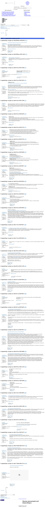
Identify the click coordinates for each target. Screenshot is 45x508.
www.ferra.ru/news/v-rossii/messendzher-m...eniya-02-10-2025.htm (17, 353)
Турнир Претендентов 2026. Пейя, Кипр (8, 11)
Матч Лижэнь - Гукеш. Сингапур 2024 (8, 13)
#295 (25, 392)
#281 (25, 181)
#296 (25, 406)
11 (6, 35)
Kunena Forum (24, 498)
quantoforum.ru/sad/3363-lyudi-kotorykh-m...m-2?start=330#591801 (17, 42)
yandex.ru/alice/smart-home (17, 256)
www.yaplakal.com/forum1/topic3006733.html (13, 447)
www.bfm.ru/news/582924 (11, 281)
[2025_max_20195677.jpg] (12, 48)
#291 (25, 329)
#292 (25, 351)
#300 (26, 463)
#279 (25, 152)
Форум (27, 3)
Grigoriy (5, 495)
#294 (25, 380)
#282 (25, 193)
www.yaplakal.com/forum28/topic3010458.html (16, 465)
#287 (25, 266)
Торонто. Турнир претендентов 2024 (7, 14)
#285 (25, 238)
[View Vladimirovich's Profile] (5, 58)
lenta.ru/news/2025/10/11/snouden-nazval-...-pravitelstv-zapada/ (17, 395)
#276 (25, 113)
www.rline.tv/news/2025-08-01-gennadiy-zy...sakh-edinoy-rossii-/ (17, 210)
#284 (25, 224)
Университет (2, 26)
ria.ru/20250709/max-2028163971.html (14, 57)
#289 (25, 293)
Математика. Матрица (3, 27)
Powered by (20, 498)
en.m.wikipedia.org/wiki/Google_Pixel (14, 157)
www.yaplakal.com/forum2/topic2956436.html (14, 84)
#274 (25, 80)
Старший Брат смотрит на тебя (5, 28)
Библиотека (27, 2)
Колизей (27, 4)
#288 (25, 279)
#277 (25, 127)
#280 (25, 166)
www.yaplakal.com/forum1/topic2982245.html (14, 309)
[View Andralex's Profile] (5, 71)
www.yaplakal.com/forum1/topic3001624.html (14, 408)
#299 (26, 445)
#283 (25, 207)
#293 (25, 366)
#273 (25, 67)
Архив (28, 1)
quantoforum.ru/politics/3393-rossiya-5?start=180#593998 (16, 331)
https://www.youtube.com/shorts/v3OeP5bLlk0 (23, 72)
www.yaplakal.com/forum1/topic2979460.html (14, 252)
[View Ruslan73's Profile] (5, 104)
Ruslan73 (3, 86)
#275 (25, 100)
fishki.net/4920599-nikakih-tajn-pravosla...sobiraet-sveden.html (16, 333)
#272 (26, 54)
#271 (26, 40)
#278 (25, 139)
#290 (25, 307)
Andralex (3, 70)
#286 (25, 250)
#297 (25, 419)
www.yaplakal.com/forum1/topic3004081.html (15, 434)
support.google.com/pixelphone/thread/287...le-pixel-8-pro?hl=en (18, 172)
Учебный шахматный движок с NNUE (8, 12)
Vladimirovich (4, 43)
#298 (25, 432)
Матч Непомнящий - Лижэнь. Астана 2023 (8, 15)
